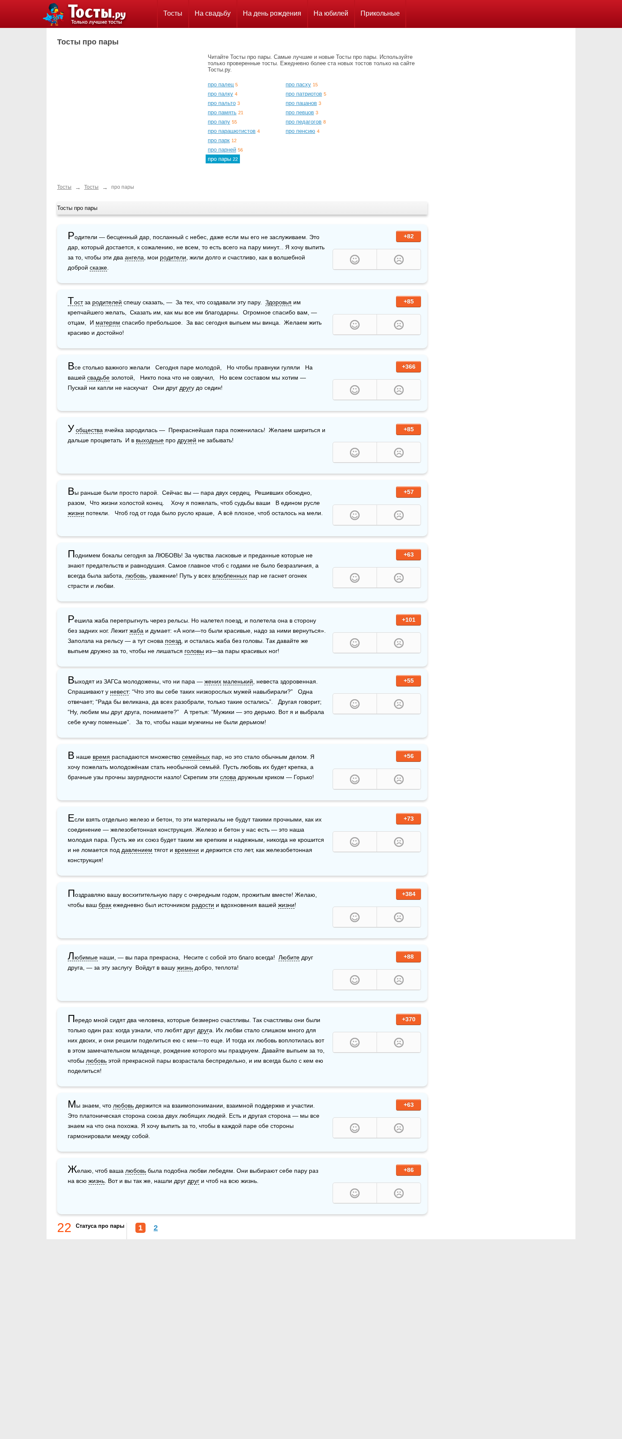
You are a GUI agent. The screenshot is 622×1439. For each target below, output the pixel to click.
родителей (107, 302)
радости (203, 904)
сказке (98, 267)
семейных (196, 756)
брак (105, 904)
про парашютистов (232, 131)
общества (89, 430)
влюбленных (229, 575)
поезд (173, 640)
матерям (108, 322)
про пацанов (301, 103)
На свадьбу (213, 13)
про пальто (222, 103)
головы (194, 651)
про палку (220, 94)
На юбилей (331, 13)
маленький (238, 681)
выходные (150, 440)
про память (222, 112)
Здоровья (278, 302)
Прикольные (380, 13)
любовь (135, 575)
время (101, 756)
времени (187, 849)
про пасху (298, 84)
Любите (289, 957)
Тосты (172, 13)
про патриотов (304, 94)
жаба (136, 630)
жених (212, 681)
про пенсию (300, 131)
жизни (76, 513)
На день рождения (272, 13)
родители (173, 257)
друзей (186, 440)
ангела (134, 257)
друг (185, 387)
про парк (219, 140)
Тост (75, 302)
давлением (136, 849)
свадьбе (98, 377)
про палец (221, 84)
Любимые (83, 957)
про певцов (300, 112)
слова (228, 777)
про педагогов (304, 122)
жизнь (185, 967)
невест (119, 691)
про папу (219, 122)
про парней (222, 149)
